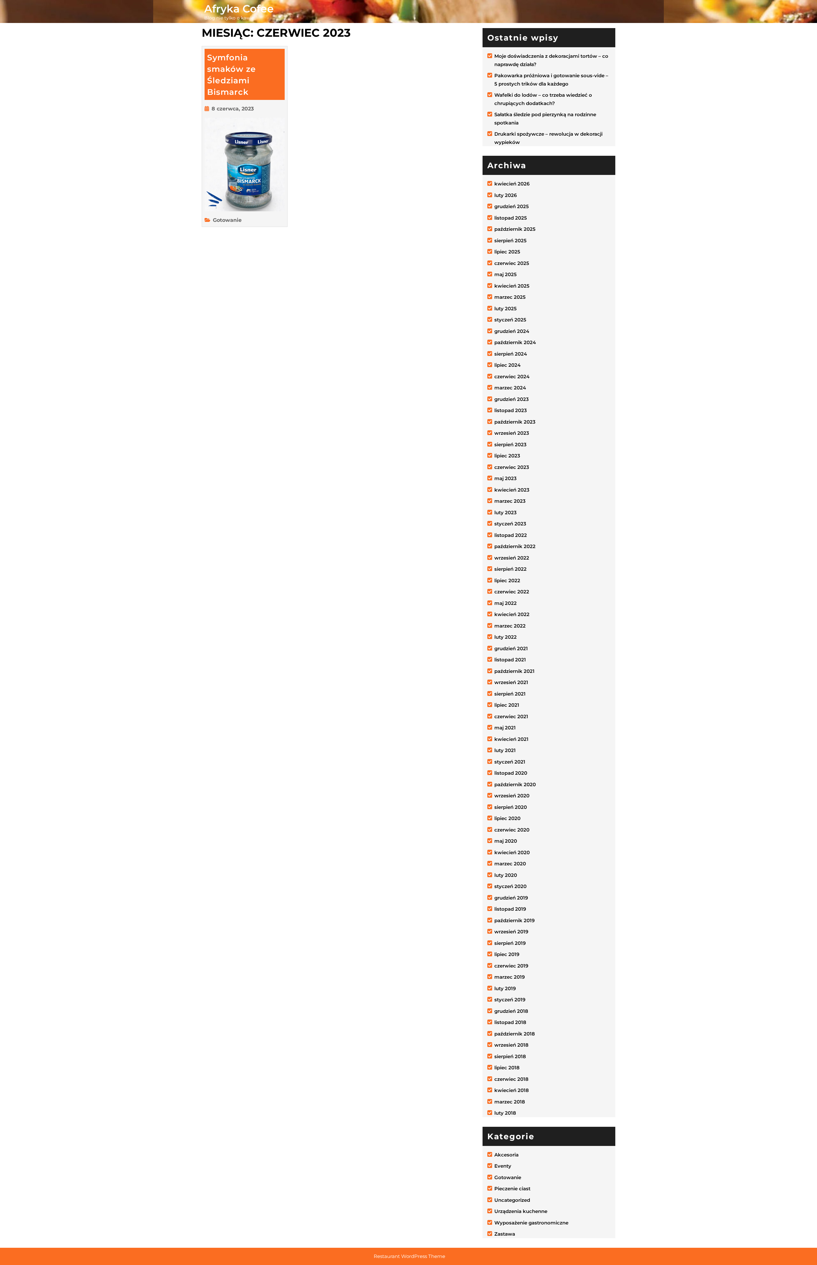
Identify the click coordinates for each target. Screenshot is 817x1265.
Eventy (502, 1166)
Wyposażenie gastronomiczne (531, 1223)
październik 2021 (514, 671)
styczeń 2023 (510, 524)
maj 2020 (505, 841)
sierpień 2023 (510, 444)
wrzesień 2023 (511, 433)
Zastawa (504, 1234)
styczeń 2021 (509, 762)
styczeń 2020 (510, 886)
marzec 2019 (509, 977)
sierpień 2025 (510, 240)
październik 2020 (515, 784)
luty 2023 (505, 512)
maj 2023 (505, 478)
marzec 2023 (510, 501)
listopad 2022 (510, 535)
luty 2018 (505, 1113)
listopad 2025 (510, 218)
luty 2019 (505, 988)
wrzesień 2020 (511, 796)
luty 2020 (505, 875)
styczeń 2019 (509, 1000)
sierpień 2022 (510, 569)
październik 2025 (515, 229)
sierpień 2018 (510, 1056)
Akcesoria (506, 1155)
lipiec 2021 (506, 705)
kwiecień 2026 (511, 184)
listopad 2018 (510, 1022)
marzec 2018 (509, 1102)
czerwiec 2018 (511, 1079)
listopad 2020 (510, 773)
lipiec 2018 (507, 1068)
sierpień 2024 (510, 354)
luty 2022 (505, 637)
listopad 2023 (510, 410)
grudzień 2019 (511, 898)
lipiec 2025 (507, 252)
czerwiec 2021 (511, 716)
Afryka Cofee (239, 8)
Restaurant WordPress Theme (409, 1256)
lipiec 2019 (506, 954)
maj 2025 (505, 274)
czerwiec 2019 (511, 966)
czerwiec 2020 (511, 830)
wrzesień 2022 (511, 558)
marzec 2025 (510, 297)
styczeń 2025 (510, 320)
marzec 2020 (510, 864)
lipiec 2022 (507, 580)
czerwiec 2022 (511, 592)
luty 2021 (505, 750)
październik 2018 (514, 1034)
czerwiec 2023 (511, 467)
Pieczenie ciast (512, 1189)
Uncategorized (512, 1200)
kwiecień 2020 (512, 852)
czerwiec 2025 (511, 263)
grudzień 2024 (511, 331)
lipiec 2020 (507, 818)
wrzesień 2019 (511, 932)
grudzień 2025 (511, 206)
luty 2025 (505, 308)
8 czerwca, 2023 (233, 109)
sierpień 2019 (510, 943)
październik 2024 (515, 342)
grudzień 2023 (511, 399)
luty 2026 (505, 195)
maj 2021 (505, 728)
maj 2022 (505, 603)
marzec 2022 (510, 626)
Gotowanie (227, 220)
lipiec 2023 (507, 456)
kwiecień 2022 (511, 614)
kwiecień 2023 (511, 490)
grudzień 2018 (511, 1011)
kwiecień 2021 (511, 739)
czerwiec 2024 (511, 376)
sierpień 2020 (510, 807)
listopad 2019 (510, 909)
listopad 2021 (510, 660)
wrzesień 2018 (511, 1045)
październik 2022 (515, 546)
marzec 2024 (510, 388)
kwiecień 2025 (511, 286)
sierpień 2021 (510, 694)
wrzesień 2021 (511, 682)
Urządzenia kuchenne (520, 1211)
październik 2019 (514, 920)
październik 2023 (515, 422)
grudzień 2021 (511, 648)
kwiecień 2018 (511, 1090)
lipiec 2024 (507, 365)
